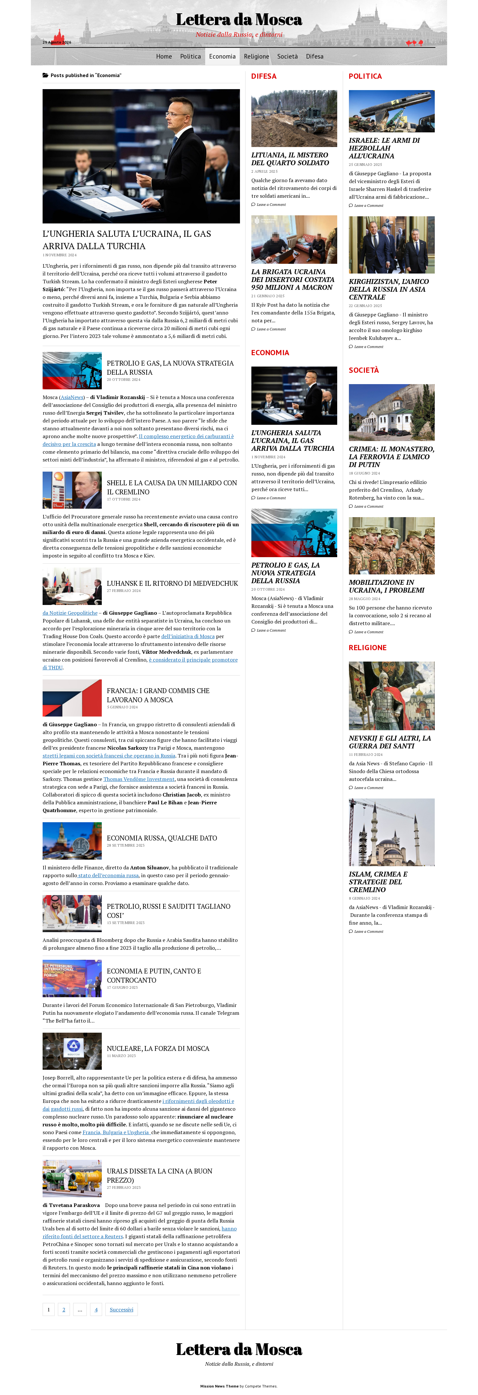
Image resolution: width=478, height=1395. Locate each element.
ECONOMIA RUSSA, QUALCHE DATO (162, 837)
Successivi (121, 1309)
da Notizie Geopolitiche (70, 612)
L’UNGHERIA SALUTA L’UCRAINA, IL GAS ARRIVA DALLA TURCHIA (127, 239)
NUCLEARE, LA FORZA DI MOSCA (158, 1048)
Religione (256, 56)
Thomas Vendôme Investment (139, 779)
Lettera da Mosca (239, 18)
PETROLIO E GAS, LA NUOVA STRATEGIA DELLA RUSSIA (170, 367)
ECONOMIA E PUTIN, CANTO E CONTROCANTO (154, 975)
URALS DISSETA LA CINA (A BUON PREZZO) (159, 1175)
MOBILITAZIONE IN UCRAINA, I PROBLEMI (386, 586)
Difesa (315, 56)
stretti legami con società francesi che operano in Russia (109, 755)
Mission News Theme (219, 1386)
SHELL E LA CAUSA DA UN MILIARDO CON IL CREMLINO (172, 487)
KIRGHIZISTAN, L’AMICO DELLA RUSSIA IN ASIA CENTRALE (389, 289)
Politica (190, 56)
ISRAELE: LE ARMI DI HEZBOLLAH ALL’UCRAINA (384, 148)
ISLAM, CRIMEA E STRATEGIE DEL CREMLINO (378, 881)
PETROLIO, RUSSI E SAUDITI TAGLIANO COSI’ (169, 911)
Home (164, 56)
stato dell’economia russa (108, 875)
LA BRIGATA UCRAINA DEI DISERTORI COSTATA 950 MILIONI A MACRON (293, 279)
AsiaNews (72, 397)
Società (287, 56)
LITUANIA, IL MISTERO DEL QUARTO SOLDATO (290, 159)
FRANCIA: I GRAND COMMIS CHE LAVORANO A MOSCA (158, 695)
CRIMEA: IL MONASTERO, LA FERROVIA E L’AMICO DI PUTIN (391, 456)
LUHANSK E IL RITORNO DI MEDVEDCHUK (172, 583)
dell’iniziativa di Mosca (188, 636)
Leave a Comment (368, 205)
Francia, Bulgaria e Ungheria (117, 1132)
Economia (222, 56)
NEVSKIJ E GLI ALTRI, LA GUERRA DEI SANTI (390, 742)
